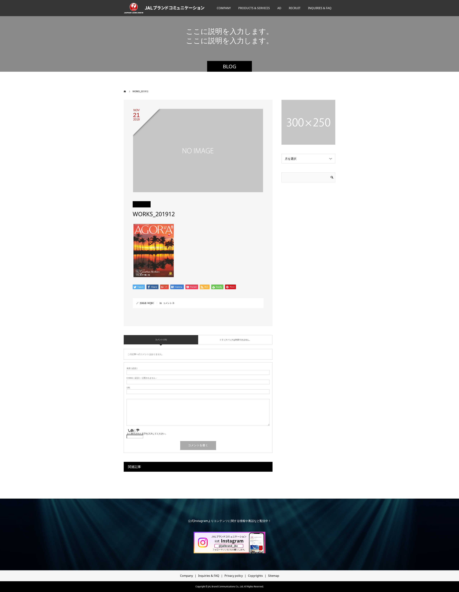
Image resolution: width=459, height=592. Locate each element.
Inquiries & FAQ (208, 576)
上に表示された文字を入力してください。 (147, 433)
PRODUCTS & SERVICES (254, 8)
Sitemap (273, 576)
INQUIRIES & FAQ (320, 8)
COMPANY (224, 8)
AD (279, 8)
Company (186, 576)
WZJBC (150, 303)
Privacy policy (233, 576)
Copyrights (255, 576)
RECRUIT (295, 8)
